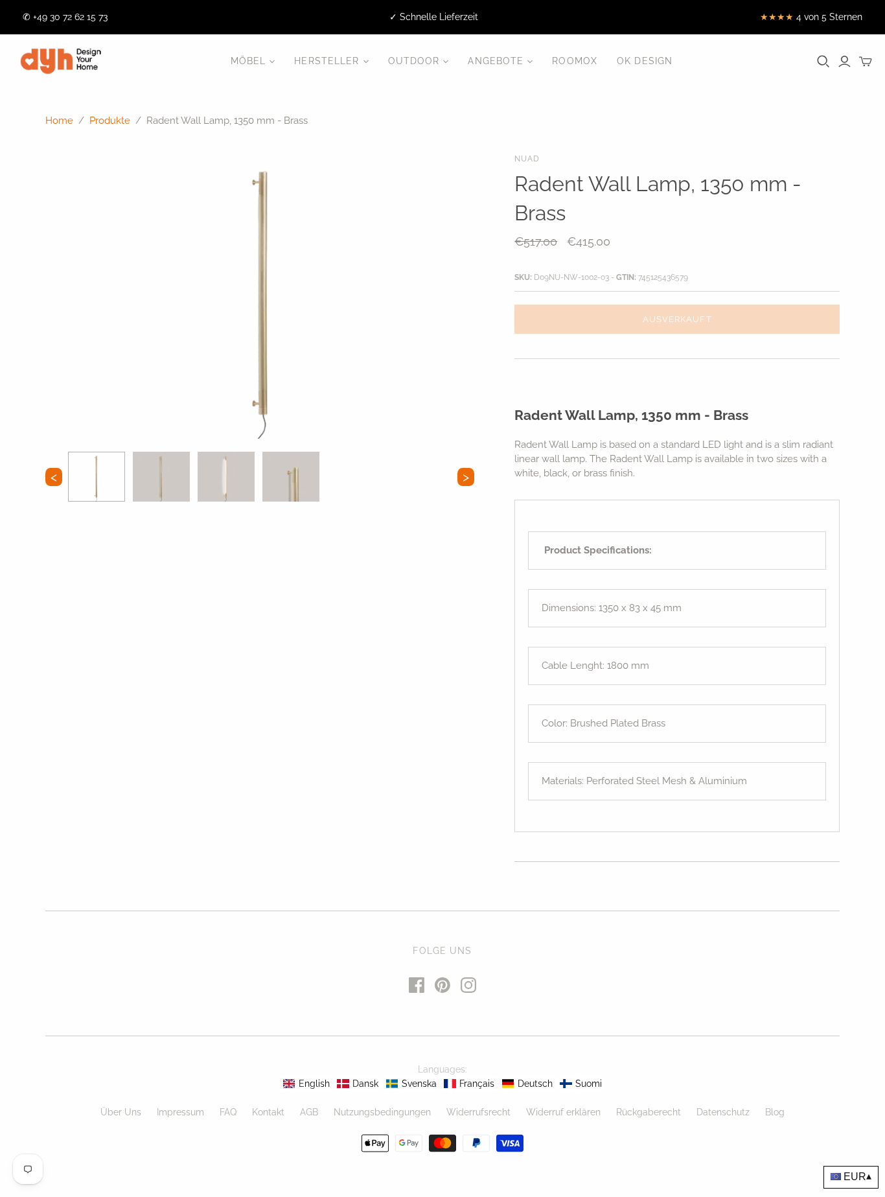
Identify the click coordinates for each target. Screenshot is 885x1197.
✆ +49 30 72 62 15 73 (65, 17)
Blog (775, 1112)
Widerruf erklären (563, 1112)
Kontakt (268, 1112)
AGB (309, 1112)
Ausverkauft (677, 319)
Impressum (180, 1112)
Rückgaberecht (648, 1112)
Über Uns (120, 1112)
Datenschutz (723, 1112)
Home (59, 120)
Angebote (495, 61)
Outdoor (414, 61)
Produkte (109, 120)
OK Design (644, 61)
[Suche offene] (823, 61)
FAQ (228, 1112)
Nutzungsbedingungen (382, 1112)
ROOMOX (574, 61)
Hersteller (326, 61)
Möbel (248, 61)
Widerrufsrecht (478, 1112)
